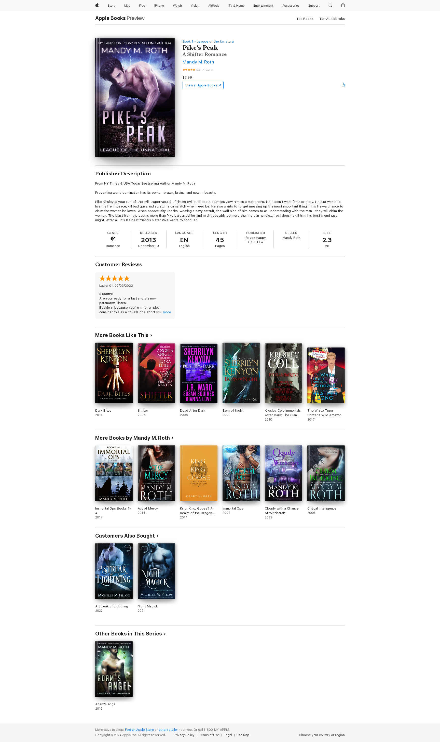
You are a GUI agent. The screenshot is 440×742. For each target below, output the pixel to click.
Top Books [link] (304, 19)
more (167, 312)
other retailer (168, 730)
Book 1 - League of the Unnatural (209, 41)
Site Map (243, 735)
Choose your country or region (322, 735)
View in (201, 85)
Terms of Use (209, 735)
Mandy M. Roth (198, 61)
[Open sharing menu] (343, 85)
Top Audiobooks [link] (332, 19)
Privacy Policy (184, 735)
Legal (228, 735)
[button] (330, 5)
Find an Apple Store (139, 730)
